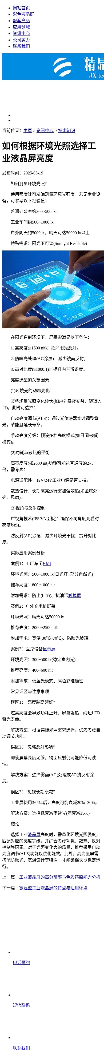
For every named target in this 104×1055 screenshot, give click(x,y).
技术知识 (66, 130)
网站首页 (21, 8)
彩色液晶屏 (23, 14)
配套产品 (21, 20)
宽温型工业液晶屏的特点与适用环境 (53, 888)
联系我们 (21, 46)
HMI (47, 563)
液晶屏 (34, 834)
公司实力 (21, 40)
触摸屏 (74, 595)
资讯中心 (21, 33)
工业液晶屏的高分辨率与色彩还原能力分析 (59, 877)
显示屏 (49, 649)
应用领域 (21, 27)
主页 (27, 130)
